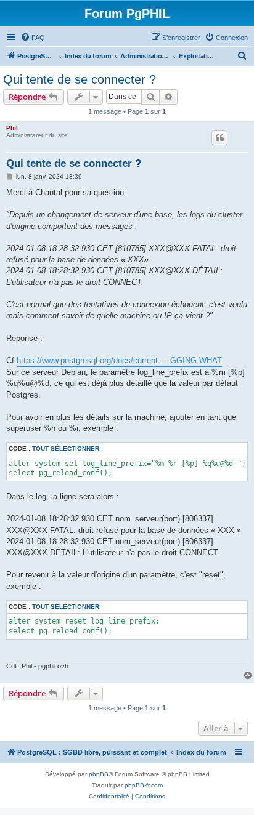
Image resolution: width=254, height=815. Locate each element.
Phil (12, 127)
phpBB (99, 774)
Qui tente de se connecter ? (79, 79)
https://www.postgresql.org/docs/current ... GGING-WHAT (119, 360)
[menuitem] (32, 37)
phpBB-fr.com (144, 785)
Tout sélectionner (65, 448)
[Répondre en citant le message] (219, 137)
